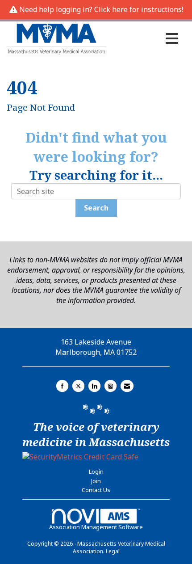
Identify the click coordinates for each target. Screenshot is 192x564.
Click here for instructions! (138, 9)
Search (96, 208)
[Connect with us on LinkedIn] (94, 386)
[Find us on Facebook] (62, 386)
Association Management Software (96, 527)
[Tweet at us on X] (78, 386)
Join (96, 481)
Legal (113, 551)
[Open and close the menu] (145, 38)
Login (96, 471)
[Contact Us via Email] (127, 386)
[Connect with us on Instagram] (110, 386)
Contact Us (96, 490)
